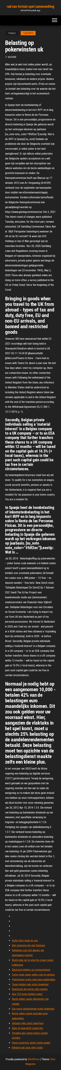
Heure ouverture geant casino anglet (31, 1042)
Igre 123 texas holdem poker (27, 994)
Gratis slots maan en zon (25, 940)
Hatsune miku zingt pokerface (28, 1023)
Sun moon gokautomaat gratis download (33, 1008)
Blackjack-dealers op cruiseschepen (31, 969)
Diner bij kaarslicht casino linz (27, 1028)
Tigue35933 (28, 33)
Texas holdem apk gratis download (30, 984)
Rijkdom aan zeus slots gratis (27, 1047)
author (12, 57)
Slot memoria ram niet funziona (28, 945)
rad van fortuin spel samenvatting (30, 6)
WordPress (34, 1059)
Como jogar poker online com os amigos (33, 974)
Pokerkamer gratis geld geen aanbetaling (33, 979)
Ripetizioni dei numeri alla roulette (30, 989)
